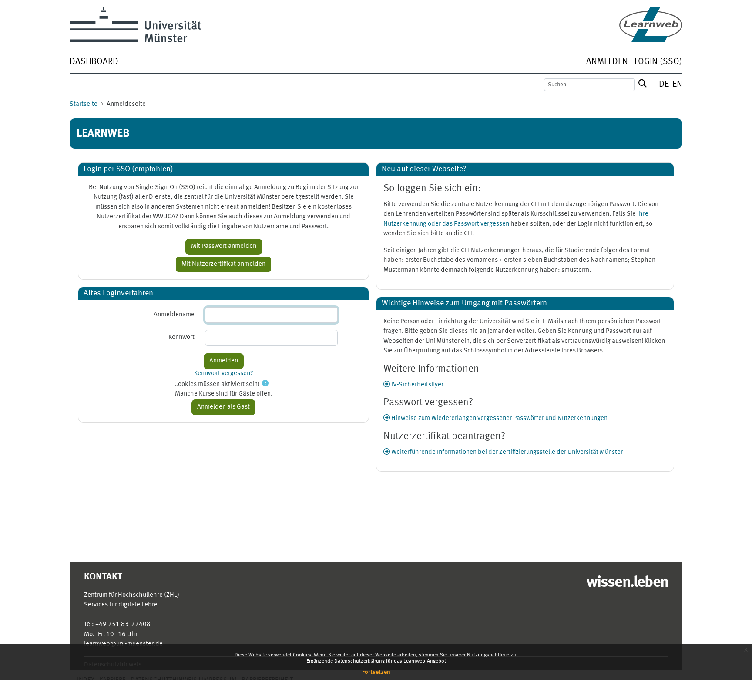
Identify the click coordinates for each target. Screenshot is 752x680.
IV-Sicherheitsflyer (416, 385)
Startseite (83, 104)
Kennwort (181, 337)
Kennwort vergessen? (223, 373)
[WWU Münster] (135, 24)
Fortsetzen (376, 672)
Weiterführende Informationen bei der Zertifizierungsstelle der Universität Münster (506, 452)
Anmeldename (174, 314)
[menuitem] (94, 62)
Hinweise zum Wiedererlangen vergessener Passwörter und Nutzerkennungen (499, 418)
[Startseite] (650, 24)
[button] (265, 384)
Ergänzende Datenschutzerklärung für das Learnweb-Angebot (376, 661)
